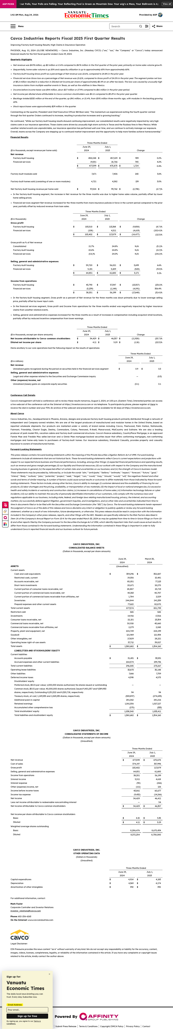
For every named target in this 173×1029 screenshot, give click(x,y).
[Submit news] (5, 505)
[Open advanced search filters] (147, 26)
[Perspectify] (5, 511)
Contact (146, 1026)
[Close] (49, 974)
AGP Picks (8, 4)
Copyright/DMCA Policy (111, 1026)
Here (152, 404)
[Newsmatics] (5, 524)
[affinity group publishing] (5, 517)
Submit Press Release (65, 1026)
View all (167, 4)
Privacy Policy (133, 1026)
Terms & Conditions (88, 1026)
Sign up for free (27, 1016)
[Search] (141, 26)
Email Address (15, 1004)
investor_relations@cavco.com (26, 911)
